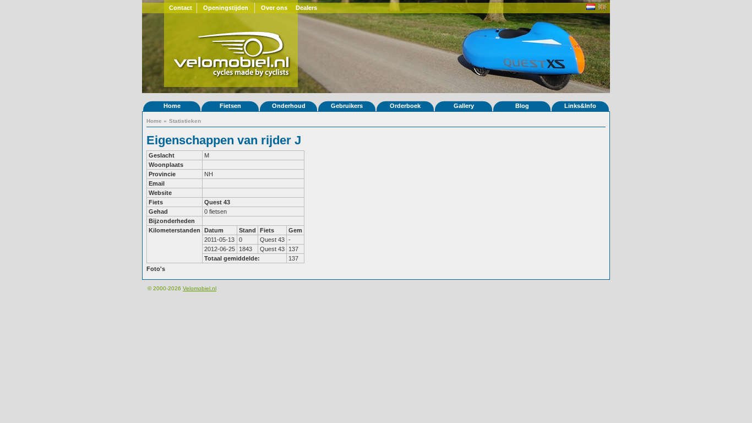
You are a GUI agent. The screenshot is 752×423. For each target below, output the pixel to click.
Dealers (306, 7)
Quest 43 (217, 202)
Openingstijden (225, 7)
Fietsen (230, 105)
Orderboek (405, 105)
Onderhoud (289, 105)
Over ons (274, 7)
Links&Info (580, 105)
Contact (180, 7)
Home (172, 105)
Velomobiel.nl (199, 288)
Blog (522, 105)
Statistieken (185, 121)
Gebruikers (347, 105)
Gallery (464, 105)
